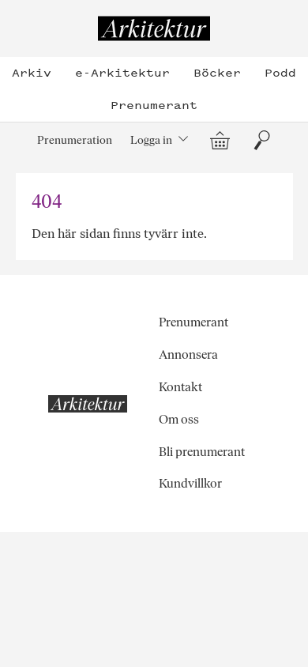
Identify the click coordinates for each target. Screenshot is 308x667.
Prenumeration (74, 140)
